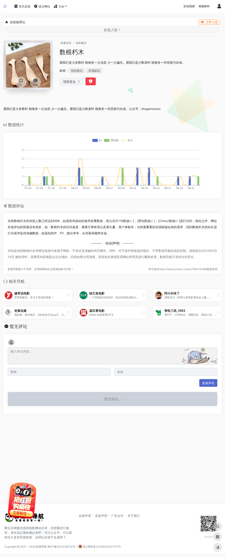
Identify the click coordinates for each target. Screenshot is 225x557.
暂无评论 (18, 326)
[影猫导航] (24, 519)
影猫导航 (41, 546)
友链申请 (85, 516)
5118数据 (122, 221)
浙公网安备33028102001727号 (101, 546)
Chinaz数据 (167, 221)
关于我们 (133, 516)
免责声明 (101, 516)
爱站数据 (144, 221)
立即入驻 (212, 22)
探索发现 (66, 43)
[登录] (219, 6)
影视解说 (94, 70)
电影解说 (81, 43)
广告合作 (117, 516)
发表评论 (208, 383)
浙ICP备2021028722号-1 (62, 546)
